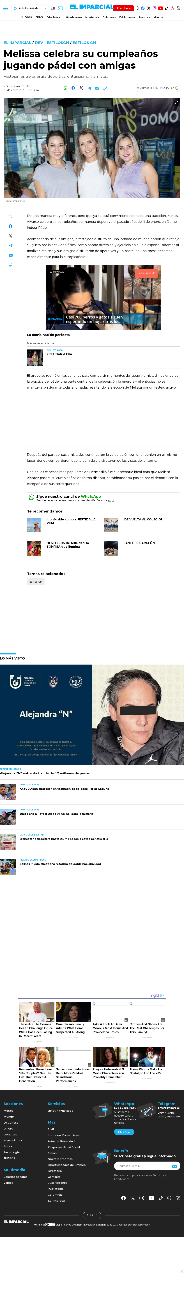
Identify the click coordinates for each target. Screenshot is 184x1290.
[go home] (16, 1221)
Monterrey (92, 17)
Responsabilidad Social (64, 1147)
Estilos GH (84, 43)
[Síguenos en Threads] (172, 8)
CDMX (39, 17)
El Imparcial (17, 43)
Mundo (9, 1116)
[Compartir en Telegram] (89, 88)
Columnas (109, 17)
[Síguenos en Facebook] (143, 8)
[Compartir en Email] (97, 88)
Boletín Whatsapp (60, 1110)
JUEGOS (26, 17)
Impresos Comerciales (64, 1135)
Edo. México (54, 17)
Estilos (8, 1146)
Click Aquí (124, 1132)
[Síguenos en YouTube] (161, 8)
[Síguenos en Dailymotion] (178, 8)
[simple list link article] (92, 716)
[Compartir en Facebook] (73, 88)
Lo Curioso (11, 1122)
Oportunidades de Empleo (67, 1165)
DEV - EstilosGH (52, 43)
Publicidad (55, 1188)
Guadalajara (74, 17)
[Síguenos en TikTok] (166, 8)
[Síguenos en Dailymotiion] (178, 1198)
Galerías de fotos (15, 1176)
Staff (51, 1129)
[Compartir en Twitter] (81, 88)
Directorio (55, 1171)
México (8, 1110)
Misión (52, 1153)
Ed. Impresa (127, 17)
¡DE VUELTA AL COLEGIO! (142, 519)
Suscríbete (123, 8)
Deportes (10, 1134)
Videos (8, 1182)
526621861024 (125, 1107)
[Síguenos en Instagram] (155, 8)
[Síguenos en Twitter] (149, 8)
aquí (111, 500)
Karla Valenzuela (19, 86)
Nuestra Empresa (60, 1159)
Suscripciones (57, 1182)
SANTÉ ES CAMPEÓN (139, 543)
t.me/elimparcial (169, 1107)
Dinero (8, 1128)
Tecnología (12, 1152)
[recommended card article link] (35, 357)
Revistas (144, 17)
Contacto (54, 1176)
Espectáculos (13, 1140)
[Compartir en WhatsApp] (65, 88)
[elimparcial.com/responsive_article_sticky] (182, 1271)
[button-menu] (5, 8)
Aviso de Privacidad (61, 1141)
